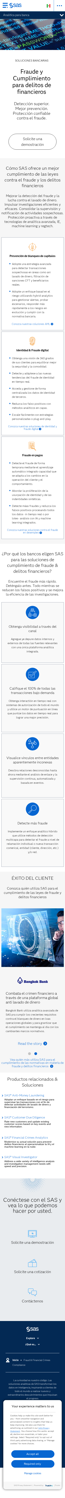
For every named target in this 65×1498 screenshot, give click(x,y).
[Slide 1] (29, 1054)
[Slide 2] (36, 1054)
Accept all (32, 1454)
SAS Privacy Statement (23, 1485)
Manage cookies (32, 1473)
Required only (32, 1463)
